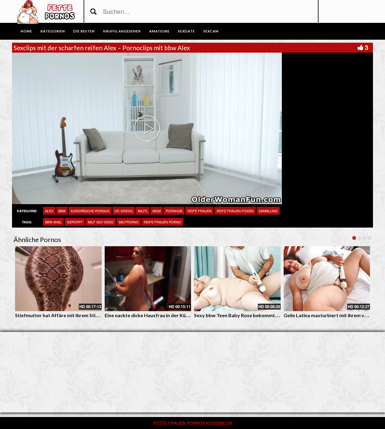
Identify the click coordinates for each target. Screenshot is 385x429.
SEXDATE (186, 31)
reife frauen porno (162, 221)
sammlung (268, 210)
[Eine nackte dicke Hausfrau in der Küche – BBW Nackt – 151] (148, 278)
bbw (62, 210)
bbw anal (53, 221)
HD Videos (124, 210)
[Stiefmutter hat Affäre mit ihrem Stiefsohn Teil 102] (58, 278)
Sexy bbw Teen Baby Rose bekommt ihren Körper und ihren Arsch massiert (277, 315)
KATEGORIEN (53, 31)
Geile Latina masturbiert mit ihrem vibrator (332, 315)
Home (26, 31)
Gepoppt (75, 221)
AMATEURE (159, 31)
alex (49, 210)
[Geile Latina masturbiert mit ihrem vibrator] (327, 278)
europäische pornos (90, 210)
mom (156, 210)
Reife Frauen (199, 210)
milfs (142, 210)
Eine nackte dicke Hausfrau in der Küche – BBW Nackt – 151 (171, 315)
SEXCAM (211, 31)
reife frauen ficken (235, 210)
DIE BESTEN (84, 31)
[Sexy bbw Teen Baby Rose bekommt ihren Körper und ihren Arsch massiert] (237, 278)
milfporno (129, 221)
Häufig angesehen (122, 31)
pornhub (174, 210)
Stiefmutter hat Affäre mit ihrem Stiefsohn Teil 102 (72, 315)
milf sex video (101, 221)
